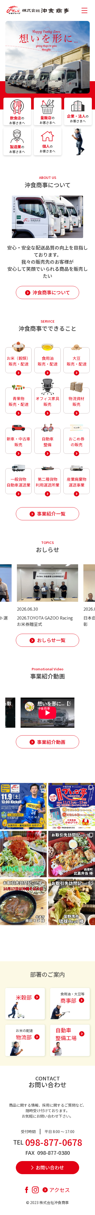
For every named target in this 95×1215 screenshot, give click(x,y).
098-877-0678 (53, 1142)
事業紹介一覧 (51, 513)
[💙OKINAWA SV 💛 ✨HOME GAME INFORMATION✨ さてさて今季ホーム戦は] (23, 806)
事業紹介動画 (51, 741)
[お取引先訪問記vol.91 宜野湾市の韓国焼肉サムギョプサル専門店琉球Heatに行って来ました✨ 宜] (71, 902)
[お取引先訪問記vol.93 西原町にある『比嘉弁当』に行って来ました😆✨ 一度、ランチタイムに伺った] (71, 854)
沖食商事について (51, 292)
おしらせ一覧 (51, 640)
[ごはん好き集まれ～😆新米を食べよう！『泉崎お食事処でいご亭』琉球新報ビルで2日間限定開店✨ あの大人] (71, 806)
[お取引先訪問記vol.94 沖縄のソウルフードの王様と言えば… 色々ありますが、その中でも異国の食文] (23, 854)
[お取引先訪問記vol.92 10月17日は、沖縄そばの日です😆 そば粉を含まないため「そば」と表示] (23, 902)
